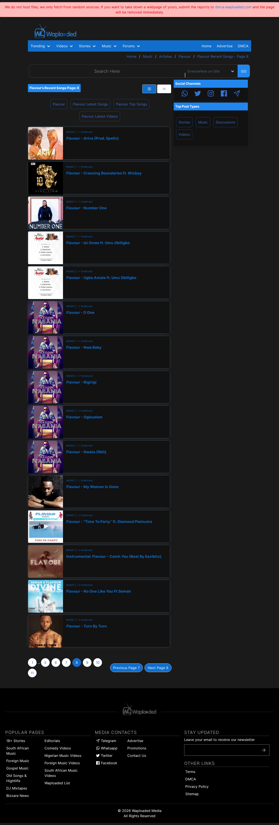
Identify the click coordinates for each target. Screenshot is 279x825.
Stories (184, 122)
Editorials (52, 741)
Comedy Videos (57, 748)
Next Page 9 (158, 668)
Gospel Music (17, 768)
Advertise (135, 741)
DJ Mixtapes (16, 788)
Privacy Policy (197, 786)
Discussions (225, 122)
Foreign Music (17, 761)
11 (32, 673)
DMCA (243, 46)
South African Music (17, 751)
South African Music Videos (61, 773)
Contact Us (136, 755)
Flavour (59, 104)
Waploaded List (57, 783)
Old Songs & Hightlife (16, 778)
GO (243, 71)
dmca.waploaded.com (233, 7)
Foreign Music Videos (62, 763)
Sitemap (192, 794)
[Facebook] (224, 94)
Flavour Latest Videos (100, 116)
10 (98, 662)
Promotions (136, 748)
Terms (190, 771)
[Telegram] (237, 94)
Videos (184, 134)
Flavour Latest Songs (90, 104)
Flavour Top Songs (131, 104)
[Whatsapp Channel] (185, 94)
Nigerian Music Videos (62, 755)
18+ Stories (15, 741)
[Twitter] (198, 94)
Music (203, 122)
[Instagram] (211, 94)
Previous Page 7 (126, 668)
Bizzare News (17, 795)
